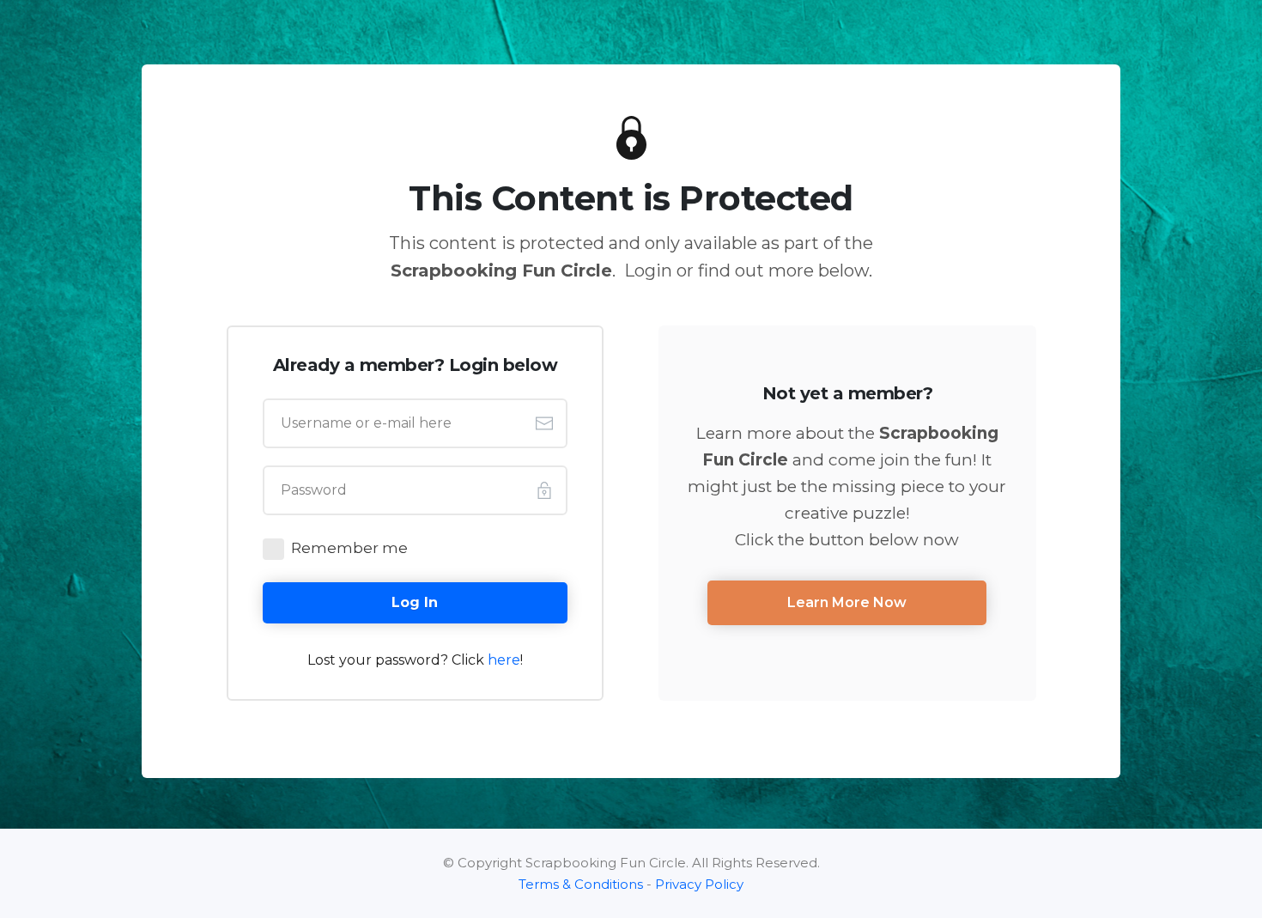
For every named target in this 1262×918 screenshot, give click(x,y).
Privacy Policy (699, 884)
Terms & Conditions (581, 884)
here (504, 660)
